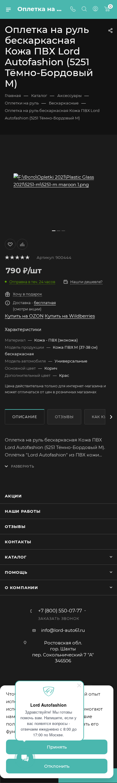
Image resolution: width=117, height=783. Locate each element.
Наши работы (22, 511)
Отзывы (64, 417)
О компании (21, 587)
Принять (57, 747)
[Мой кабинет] (95, 9)
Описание (24, 417)
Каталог (16, 557)
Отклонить (57, 766)
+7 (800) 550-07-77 (60, 611)
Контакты (18, 541)
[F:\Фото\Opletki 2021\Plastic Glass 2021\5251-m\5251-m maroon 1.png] (59, 181)
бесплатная (45, 303)
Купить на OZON (24, 316)
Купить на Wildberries (70, 316)
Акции (13, 496)
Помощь (16, 572)
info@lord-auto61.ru (63, 630)
